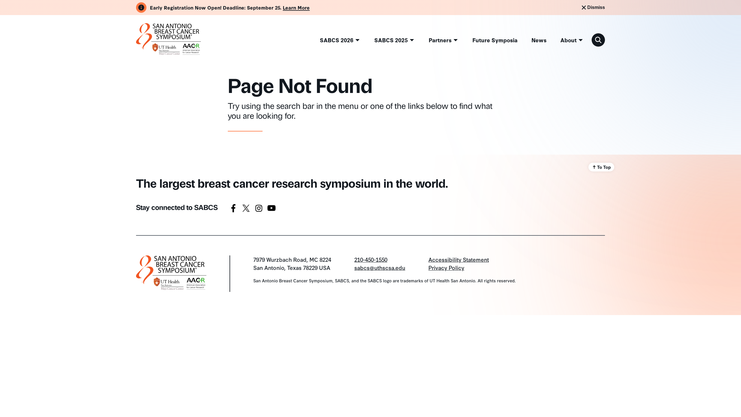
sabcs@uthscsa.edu (379, 267)
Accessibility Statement (458, 259)
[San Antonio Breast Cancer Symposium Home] (168, 52)
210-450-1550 (370, 259)
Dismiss (596, 7)
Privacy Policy (446, 267)
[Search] (598, 40)
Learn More (296, 7)
